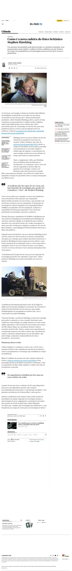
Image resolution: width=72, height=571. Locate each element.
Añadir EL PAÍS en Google (41, 68)
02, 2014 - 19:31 (12, 64)
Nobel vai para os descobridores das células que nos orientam (6, 150)
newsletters (5, 520)
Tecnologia (10, 36)
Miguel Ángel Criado (14, 63)
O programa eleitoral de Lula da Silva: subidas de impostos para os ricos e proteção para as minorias (62, 133)
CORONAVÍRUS (41, 31)
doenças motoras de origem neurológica (22, 360)
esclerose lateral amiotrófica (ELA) (25, 144)
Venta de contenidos (9, 566)
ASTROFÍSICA (61, 31)
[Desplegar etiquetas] (46, 435)
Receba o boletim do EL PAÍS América (17, 416)
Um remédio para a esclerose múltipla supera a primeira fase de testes (31, 424)
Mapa (33, 566)
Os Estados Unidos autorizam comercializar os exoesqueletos (6, 157)
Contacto (3, 566)
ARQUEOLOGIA (67, 31)
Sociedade (35, 434)
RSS (52, 566)
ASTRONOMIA (55, 31)
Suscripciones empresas (47, 566)
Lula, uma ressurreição (63, 129)
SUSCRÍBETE (59, 20)
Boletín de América (7, 523)
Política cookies (20, 566)
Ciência (6, 31)
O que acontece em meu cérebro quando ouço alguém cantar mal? (6, 142)
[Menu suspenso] (3, 24)
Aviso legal (15, 566)
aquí (38, 441)
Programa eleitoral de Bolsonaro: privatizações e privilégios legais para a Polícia (62, 140)
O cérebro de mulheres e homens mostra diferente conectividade (6, 165)
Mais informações (11, 441)
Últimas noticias (59, 122)
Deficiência (19, 434)
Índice (55, 566)
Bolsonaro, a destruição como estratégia (62, 125)
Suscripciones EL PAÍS (38, 566)
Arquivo (28, 520)
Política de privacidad (27, 566)
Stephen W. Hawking (11, 434)
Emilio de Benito (21, 426)
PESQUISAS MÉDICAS (48, 31)
